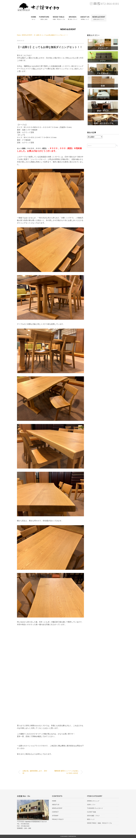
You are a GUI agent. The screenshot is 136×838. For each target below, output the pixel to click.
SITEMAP (55, 815)
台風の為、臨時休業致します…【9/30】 (35, 772)
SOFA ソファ (91, 804)
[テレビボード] (102, 64)
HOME (54, 801)
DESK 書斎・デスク (93, 815)
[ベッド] (102, 89)
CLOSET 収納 (91, 812)
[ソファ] (102, 52)
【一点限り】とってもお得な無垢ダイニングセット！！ (50, 35)
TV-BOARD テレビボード (95, 808)
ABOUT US (55, 804)
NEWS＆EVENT (68, 29)
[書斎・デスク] (102, 102)
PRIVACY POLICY (58, 819)
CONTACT (55, 812)
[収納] (102, 77)
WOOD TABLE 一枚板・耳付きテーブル (99, 823)
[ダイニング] (102, 39)
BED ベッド (91, 819)
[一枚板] (102, 114)
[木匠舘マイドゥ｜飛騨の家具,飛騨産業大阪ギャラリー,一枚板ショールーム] (38, 3)
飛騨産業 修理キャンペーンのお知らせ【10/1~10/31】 (66, 772)
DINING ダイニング (93, 801)
